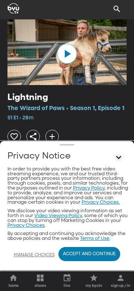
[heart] (14, 136)
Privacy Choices (26, 225)
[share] (33, 136)
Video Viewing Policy (58, 215)
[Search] (117, 9)
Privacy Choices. (101, 202)
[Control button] (118, 157)
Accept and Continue (89, 254)
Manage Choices (34, 255)
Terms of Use (94, 238)
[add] (52, 136)
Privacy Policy (89, 188)
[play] (67, 54)
